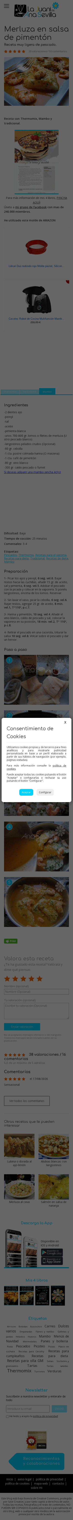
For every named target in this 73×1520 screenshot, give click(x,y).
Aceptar (26, 792)
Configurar (45, 792)
